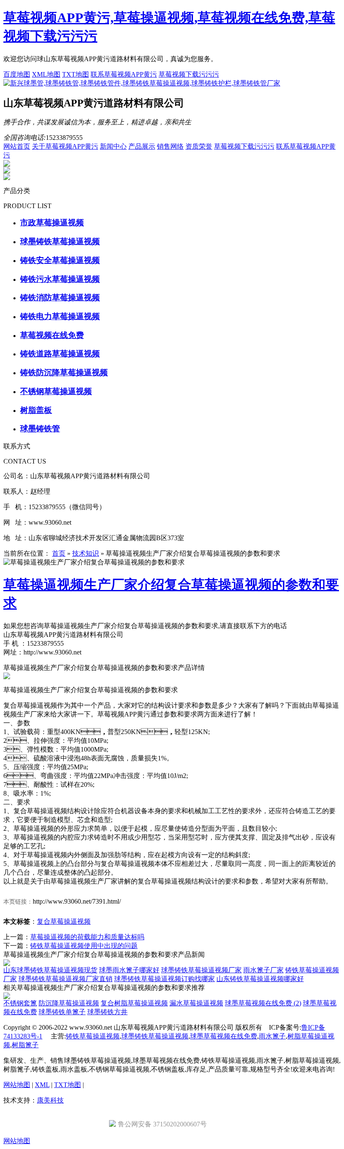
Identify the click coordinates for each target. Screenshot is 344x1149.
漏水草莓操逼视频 (196, 1003)
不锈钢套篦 (20, 1003)
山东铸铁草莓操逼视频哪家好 (260, 978)
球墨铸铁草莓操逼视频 (154, 1036)
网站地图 (16, 1084)
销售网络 (170, 146)
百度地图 (16, 74)
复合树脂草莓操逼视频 (134, 1003)
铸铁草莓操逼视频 (93, 1036)
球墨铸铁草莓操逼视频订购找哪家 (164, 978)
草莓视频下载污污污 (189, 74)
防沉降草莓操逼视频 (69, 1003)
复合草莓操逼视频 (64, 921)
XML (42, 1084)
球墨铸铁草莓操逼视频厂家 (201, 970)
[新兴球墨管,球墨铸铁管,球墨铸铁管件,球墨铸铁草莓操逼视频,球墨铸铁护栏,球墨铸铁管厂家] (141, 83)
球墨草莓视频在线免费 (223, 1036)
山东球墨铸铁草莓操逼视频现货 (50, 970)
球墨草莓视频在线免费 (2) (263, 1003)
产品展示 (141, 146)
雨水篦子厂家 (263, 970)
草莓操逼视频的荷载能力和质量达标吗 (87, 936)
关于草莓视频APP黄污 (65, 146)
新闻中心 (113, 146)
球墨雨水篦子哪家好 (129, 970)
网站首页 (16, 146)
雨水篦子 (272, 1036)
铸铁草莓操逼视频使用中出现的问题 (84, 945)
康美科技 (50, 1100)
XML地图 (46, 74)
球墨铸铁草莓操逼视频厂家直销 (65, 978)
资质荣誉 (198, 146)
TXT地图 (75, 74)
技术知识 (85, 553)
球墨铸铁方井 (107, 1011)
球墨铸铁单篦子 (62, 1011)
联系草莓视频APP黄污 (124, 74)
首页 (58, 553)
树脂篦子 (25, 1045)
